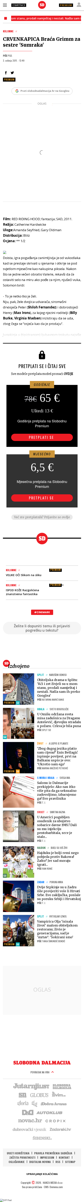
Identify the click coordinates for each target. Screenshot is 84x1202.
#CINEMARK (42, 612)
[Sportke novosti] (22, 1095)
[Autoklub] (50, 1112)
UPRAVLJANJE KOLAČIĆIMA (42, 1174)
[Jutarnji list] (31, 1086)
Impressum (47, 1157)
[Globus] (39, 1095)
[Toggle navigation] (5, 5)
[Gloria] (23, 1103)
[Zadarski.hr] (60, 1129)
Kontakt (64, 1157)
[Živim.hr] (59, 1095)
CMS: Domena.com (53, 1187)
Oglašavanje (17, 1162)
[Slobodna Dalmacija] (42, 5)
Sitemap (70, 1162)
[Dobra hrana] (54, 1103)
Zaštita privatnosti (22, 1157)
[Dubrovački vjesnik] (30, 1129)
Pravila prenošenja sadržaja (53, 1153)
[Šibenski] (42, 1138)
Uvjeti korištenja (18, 1153)
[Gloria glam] (34, 1103)
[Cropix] (55, 1121)
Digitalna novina (40, 1162)
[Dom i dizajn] (27, 1112)
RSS (57, 1162)
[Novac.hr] (30, 1121)
